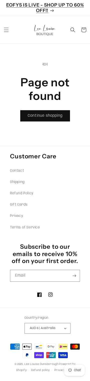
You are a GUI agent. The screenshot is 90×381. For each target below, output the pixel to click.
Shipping (17, 182)
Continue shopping (45, 116)
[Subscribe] (74, 276)
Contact (17, 170)
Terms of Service (25, 227)
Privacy (16, 216)
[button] (6, 29)
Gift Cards (19, 204)
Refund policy (40, 370)
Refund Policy (22, 193)
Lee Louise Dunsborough (41, 364)
